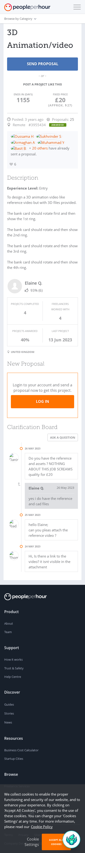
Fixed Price (60, 94)
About (8, 623)
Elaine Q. (33, 283)
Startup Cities (13, 758)
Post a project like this (42, 84)
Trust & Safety (14, 668)
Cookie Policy (42, 826)
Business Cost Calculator (21, 750)
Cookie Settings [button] (32, 842)
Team (8, 632)
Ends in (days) (23, 94)
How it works (13, 659)
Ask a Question (62, 437)
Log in (42, 401)
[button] (76, 7)
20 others (40, 148)
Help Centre (12, 677)
